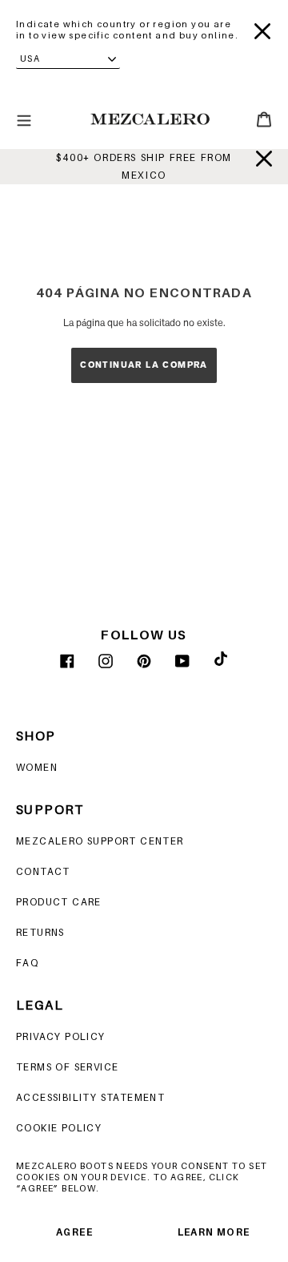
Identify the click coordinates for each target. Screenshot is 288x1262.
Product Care (59, 902)
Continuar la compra (144, 365)
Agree (74, 1232)
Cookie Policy (59, 1128)
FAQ (27, 963)
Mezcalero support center (100, 841)
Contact (43, 871)
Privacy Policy (61, 1036)
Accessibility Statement (90, 1097)
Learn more (214, 1232)
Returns (40, 932)
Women (37, 767)
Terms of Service (67, 1067)
